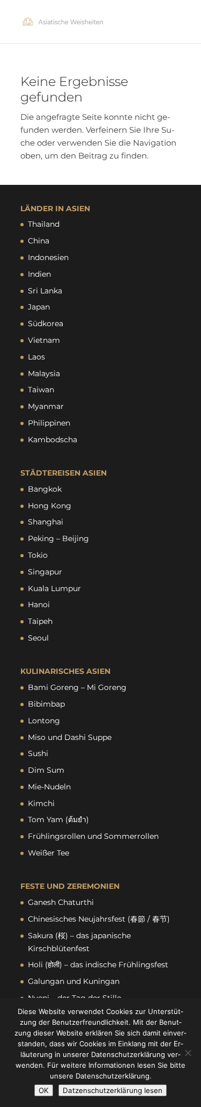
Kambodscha (52, 439)
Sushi (38, 753)
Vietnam (44, 340)
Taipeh (40, 621)
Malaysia (44, 373)
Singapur (45, 572)
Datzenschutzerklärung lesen (112, 1090)
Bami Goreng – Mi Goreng (77, 687)
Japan (39, 307)
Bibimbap (46, 704)
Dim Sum (46, 770)
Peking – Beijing (58, 538)
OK (44, 1090)
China (38, 241)
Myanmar (46, 406)
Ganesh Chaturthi (61, 902)
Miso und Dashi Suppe (69, 737)
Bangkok (45, 489)
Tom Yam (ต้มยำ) (58, 819)
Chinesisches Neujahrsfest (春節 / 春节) (99, 919)
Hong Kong (49, 506)
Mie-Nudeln (49, 787)
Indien (39, 274)
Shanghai (45, 522)
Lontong (44, 720)
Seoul (38, 638)
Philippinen (49, 423)
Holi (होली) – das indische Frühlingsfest (98, 964)
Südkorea (45, 323)
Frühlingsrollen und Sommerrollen (93, 836)
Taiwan (41, 389)
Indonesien (48, 257)
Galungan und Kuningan (74, 981)
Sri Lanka (45, 291)
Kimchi (41, 803)
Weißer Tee (48, 853)
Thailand (43, 224)
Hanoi (39, 604)
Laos (36, 357)
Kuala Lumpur (54, 588)
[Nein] (187, 1052)
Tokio (38, 555)
